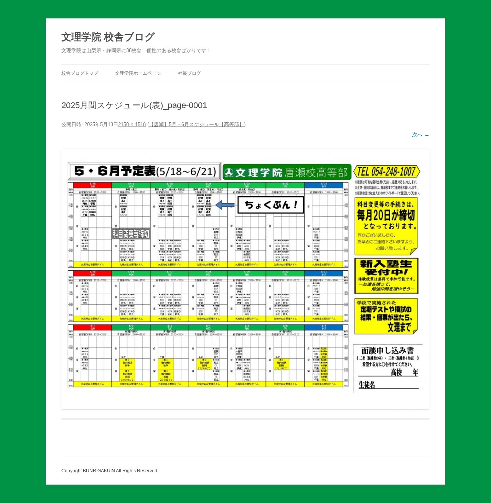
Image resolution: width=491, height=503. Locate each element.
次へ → (421, 135)
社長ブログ (189, 73)
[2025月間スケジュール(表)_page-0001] (245, 279)
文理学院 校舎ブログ (108, 37)
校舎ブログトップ (79, 73)
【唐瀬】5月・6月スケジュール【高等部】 (196, 124)
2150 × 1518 (132, 124)
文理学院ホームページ (138, 73)
